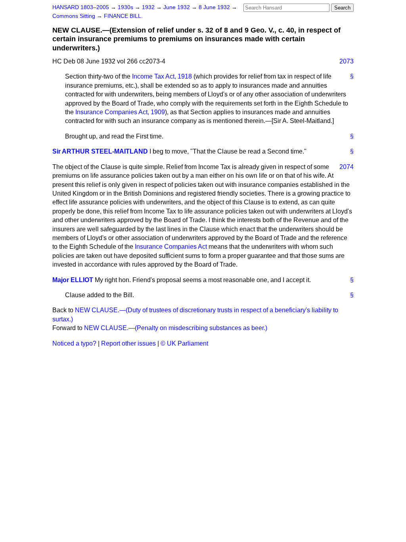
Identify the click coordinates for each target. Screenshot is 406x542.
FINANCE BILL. (123, 16)
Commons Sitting (74, 16)
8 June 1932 (215, 7)
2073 (346, 61)
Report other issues (128, 343)
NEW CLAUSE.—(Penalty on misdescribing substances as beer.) (175, 328)
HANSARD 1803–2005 (80, 7)
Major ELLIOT (72, 280)
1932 (149, 7)
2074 (346, 166)
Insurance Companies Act (171, 246)
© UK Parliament (184, 343)
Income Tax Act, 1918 (162, 76)
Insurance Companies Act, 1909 (120, 112)
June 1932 (177, 7)
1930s (126, 7)
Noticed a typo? (74, 343)
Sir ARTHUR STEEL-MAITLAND (100, 151)
